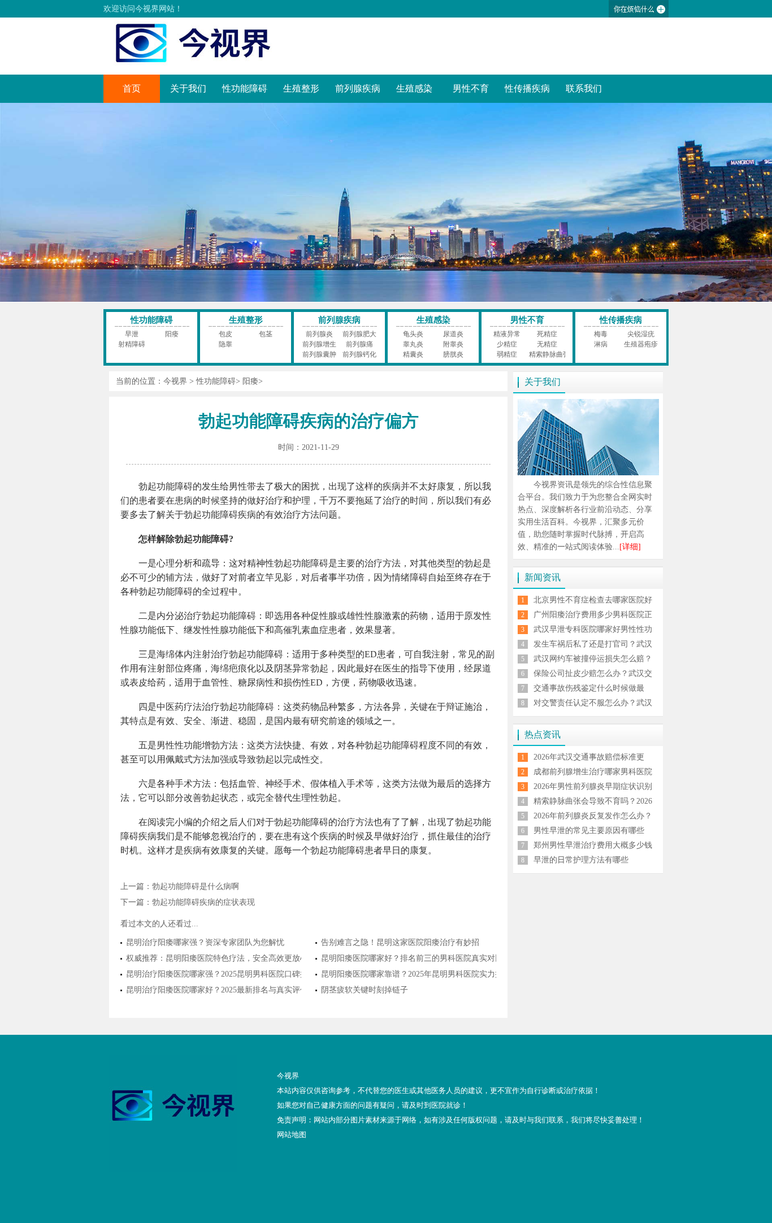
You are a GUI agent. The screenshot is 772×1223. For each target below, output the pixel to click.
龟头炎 (413, 334)
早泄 (131, 334)
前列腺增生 (319, 344)
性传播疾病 (527, 88)
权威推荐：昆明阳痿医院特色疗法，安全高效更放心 (217, 958)
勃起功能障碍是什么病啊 (195, 886)
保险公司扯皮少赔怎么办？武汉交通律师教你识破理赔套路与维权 (593, 678)
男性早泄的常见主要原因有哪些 (589, 830)
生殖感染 (414, 88)
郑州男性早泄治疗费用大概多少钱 (593, 845)
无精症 (547, 344)
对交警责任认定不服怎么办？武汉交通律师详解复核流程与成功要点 (593, 707)
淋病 (601, 344)
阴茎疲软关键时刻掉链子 (364, 990)
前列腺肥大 (359, 334)
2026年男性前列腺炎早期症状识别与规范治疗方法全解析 (593, 791)
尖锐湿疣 (640, 334)
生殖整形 (301, 88)
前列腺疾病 (357, 88)
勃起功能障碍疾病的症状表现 (203, 902)
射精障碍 (131, 344)
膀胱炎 (453, 354)
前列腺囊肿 (319, 354)
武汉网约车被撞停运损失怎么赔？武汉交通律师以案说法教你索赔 (593, 663)
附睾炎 (453, 344)
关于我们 (188, 88)
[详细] (630, 547)
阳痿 (172, 334)
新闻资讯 (542, 577)
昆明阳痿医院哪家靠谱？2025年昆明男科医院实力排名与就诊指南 (435, 974)
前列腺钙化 (359, 354)
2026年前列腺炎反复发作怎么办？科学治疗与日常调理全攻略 (593, 820)
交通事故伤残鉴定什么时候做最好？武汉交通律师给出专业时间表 (593, 692)
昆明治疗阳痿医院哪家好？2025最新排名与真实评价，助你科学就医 (244, 990)
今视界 (175, 381)
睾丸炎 (413, 344)
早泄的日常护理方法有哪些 (581, 860)
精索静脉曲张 (549, 354)
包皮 (225, 334)
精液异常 (507, 334)
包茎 (265, 334)
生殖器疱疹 (641, 344)
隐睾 (225, 344)
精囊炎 (413, 354)
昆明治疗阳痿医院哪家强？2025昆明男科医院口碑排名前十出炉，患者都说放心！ (268, 974)
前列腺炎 (319, 334)
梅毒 (601, 334)
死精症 (547, 334)
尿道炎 (453, 334)
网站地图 (291, 1134)
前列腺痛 (359, 344)
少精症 (507, 344)
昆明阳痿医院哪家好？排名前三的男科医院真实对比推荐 (420, 958)
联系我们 (584, 88)
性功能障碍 (244, 88)
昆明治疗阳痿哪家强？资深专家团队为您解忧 (205, 942)
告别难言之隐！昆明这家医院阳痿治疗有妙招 (400, 942)
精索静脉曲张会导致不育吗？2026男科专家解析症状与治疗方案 (593, 805)
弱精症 (507, 354)
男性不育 (471, 88)
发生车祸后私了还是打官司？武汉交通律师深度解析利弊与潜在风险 (593, 648)
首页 (132, 88)
